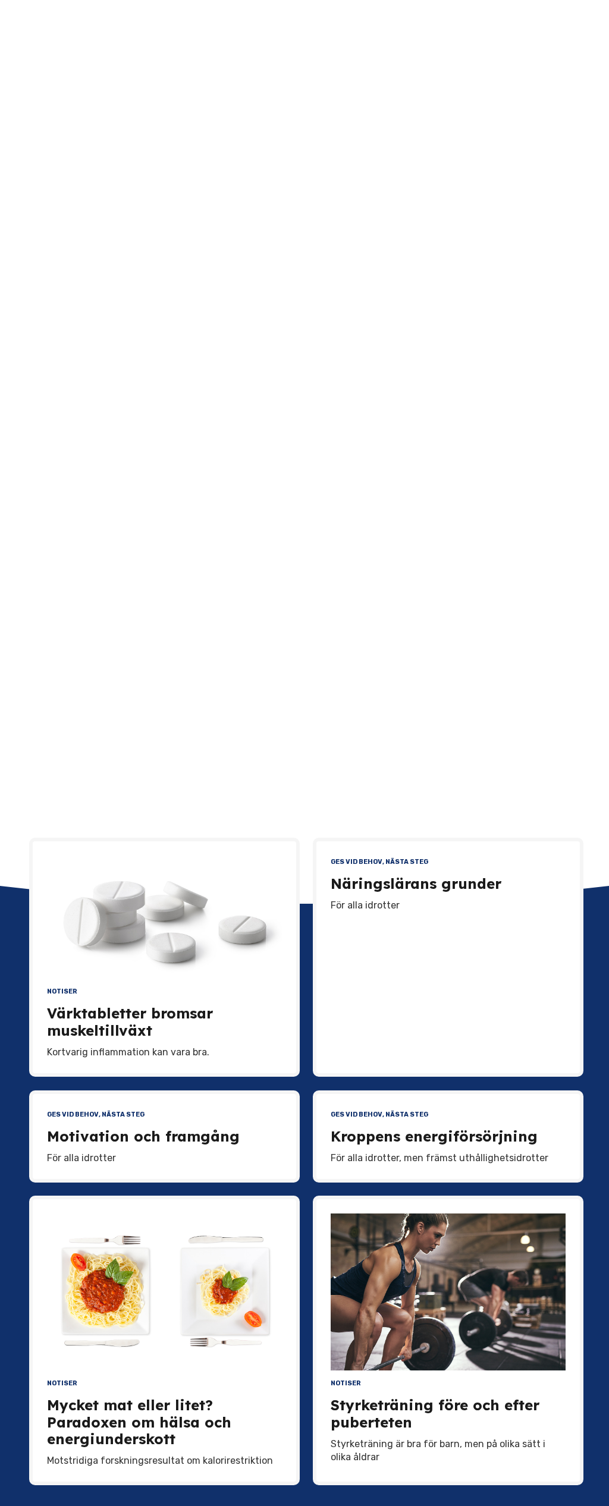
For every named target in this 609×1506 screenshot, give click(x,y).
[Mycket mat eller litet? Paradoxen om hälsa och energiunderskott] (164, 1291)
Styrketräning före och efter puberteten (435, 1413)
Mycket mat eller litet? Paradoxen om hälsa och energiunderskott (139, 1422)
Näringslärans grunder (416, 883)
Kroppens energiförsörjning (434, 1136)
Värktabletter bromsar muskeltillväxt (130, 1021)
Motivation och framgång (143, 1136)
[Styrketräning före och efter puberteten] (448, 1291)
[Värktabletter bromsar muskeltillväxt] (164, 917)
